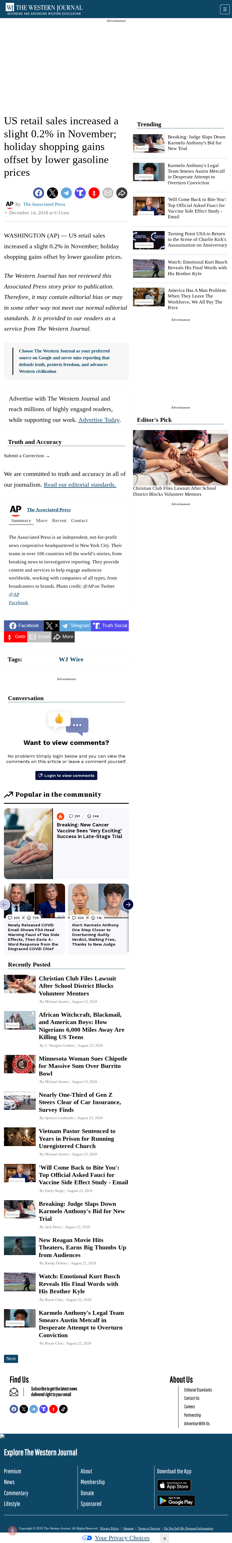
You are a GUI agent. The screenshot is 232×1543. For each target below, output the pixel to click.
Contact (79, 520)
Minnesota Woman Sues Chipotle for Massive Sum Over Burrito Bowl (83, 1066)
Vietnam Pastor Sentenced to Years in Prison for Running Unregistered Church (77, 1138)
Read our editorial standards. (80, 484)
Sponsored (91, 1503)
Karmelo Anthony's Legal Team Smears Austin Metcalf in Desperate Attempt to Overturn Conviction (196, 174)
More (42, 520)
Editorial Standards (198, 1389)
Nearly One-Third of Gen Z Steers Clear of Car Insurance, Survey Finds (80, 1102)
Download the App (174, 1470)
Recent (59, 520)
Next (11, 1358)
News (9, 1481)
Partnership (192, 1415)
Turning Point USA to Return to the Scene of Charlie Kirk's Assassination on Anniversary (197, 239)
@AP (14, 594)
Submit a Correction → (27, 455)
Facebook (18, 602)
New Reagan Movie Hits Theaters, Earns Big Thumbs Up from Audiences (82, 1247)
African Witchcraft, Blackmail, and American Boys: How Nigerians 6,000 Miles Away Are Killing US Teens (81, 1025)
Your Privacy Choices (122, 1537)
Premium (12, 1470)
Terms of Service (149, 1528)
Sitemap (128, 1528)
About (86, 1470)
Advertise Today (98, 419)
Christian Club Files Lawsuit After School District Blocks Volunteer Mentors (174, 491)
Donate (87, 1492)
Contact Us (191, 1398)
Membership (93, 1481)
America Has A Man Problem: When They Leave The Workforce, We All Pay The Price (197, 299)
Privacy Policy (109, 1528)
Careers (189, 1406)
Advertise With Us (197, 1423)
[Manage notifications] (12, 1530)
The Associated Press (49, 509)
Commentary (16, 1492)
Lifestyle (12, 1503)
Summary (21, 520)
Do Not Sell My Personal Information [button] (188, 1528)
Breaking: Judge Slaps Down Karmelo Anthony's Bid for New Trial (196, 142)
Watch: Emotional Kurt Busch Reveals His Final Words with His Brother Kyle (197, 267)
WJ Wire (71, 659)
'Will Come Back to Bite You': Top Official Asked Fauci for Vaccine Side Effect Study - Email (197, 208)
